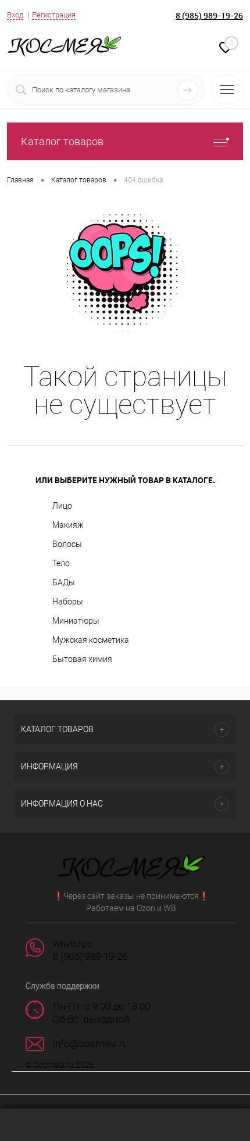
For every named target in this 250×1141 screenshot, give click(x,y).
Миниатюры (75, 620)
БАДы (63, 582)
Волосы (67, 544)
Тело (61, 563)
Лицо (62, 505)
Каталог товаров (62, 141)
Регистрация (54, 14)
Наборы (67, 601)
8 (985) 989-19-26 (209, 15)
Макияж (68, 525)
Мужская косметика (90, 640)
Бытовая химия (82, 659)
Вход (15, 14)
